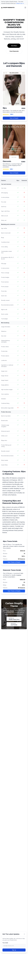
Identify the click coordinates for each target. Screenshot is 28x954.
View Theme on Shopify (14, 562)
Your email (5, 942)
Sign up (14, 950)
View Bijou (14, 45)
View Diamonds (14, 51)
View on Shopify (14, 118)
